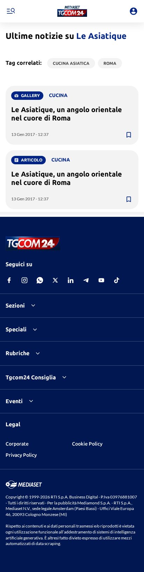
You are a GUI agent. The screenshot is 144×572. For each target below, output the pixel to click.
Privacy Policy (21, 455)
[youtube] (101, 280)
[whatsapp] (39, 280)
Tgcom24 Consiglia (31, 377)
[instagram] (24, 280)
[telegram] (85, 280)
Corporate (17, 444)
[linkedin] (70, 280)
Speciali (16, 329)
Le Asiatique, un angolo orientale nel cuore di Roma (66, 113)
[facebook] (9, 280)
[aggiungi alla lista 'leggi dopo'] (128, 135)
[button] (72, 11)
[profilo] (133, 11)
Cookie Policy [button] (87, 444)
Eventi (14, 401)
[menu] (10, 11)
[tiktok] (116, 280)
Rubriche (17, 353)
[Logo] (72, 11)
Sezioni (15, 305)
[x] (55, 280)
